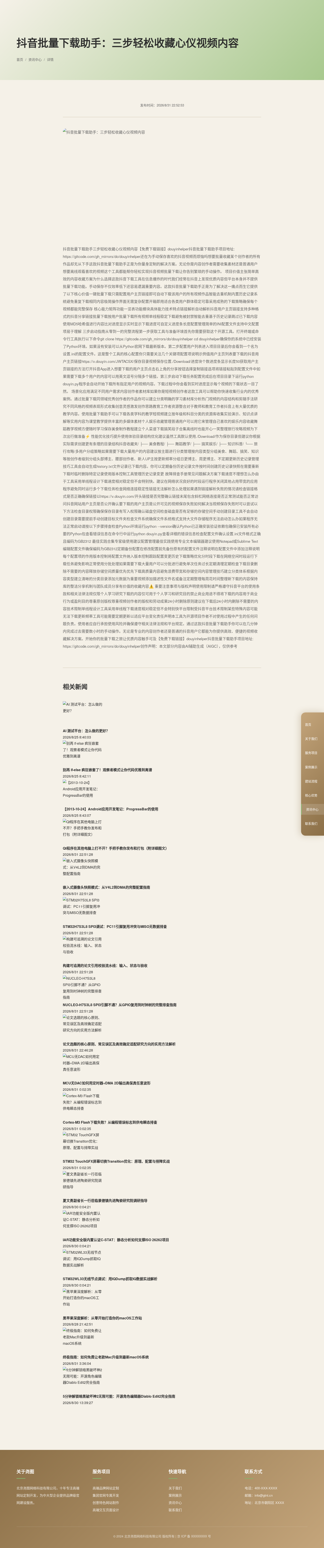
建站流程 (311, 781)
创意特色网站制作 (106, 1502)
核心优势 (311, 795)
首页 (308, 724)
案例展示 (311, 767)
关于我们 (311, 738)
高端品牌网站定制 (106, 1488)
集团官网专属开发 (106, 1495)
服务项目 (311, 752)
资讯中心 (312, 809)
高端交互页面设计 (106, 1509)
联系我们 (311, 823)
